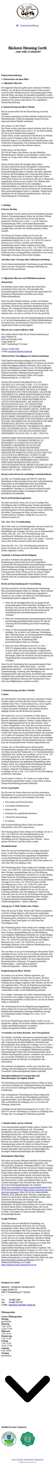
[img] (27, 11)
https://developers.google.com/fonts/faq (17, 1260)
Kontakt (20, 1460)
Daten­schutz (29, 1460)
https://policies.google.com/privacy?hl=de (18, 1265)
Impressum (39, 1460)
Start (14, 1460)
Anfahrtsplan (9, 1294)
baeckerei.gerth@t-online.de (20, 351)
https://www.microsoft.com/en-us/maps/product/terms (24, 1187)
